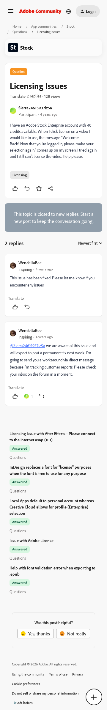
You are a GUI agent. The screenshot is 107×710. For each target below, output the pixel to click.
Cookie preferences (26, 683)
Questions (19, 31)
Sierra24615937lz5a (35, 107)
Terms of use (58, 674)
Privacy (77, 674)
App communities (44, 26)
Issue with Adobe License (32, 540)
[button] (10, 13)
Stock (71, 26)
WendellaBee (30, 262)
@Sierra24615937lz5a (27, 345)
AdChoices (25, 702)
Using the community (28, 674)
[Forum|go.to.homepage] (40, 11)
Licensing (19, 175)
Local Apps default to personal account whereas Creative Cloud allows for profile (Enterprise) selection (52, 507)
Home (16, 26)
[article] (53, 285)
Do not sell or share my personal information (45, 693)
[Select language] (68, 11)
